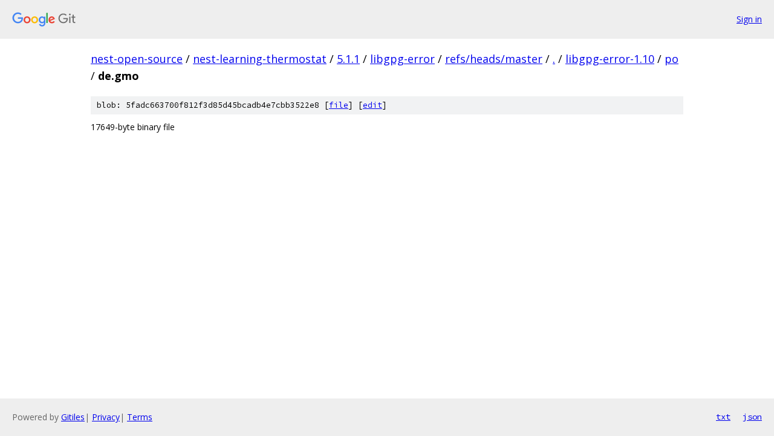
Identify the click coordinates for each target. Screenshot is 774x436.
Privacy (106, 417)
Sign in (749, 19)
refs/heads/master (493, 58)
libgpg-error (402, 58)
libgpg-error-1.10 (609, 58)
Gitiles (73, 417)
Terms (139, 417)
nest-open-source (137, 58)
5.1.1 (348, 58)
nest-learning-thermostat (260, 58)
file (338, 105)
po (671, 58)
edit (372, 105)
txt (723, 416)
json (752, 416)
